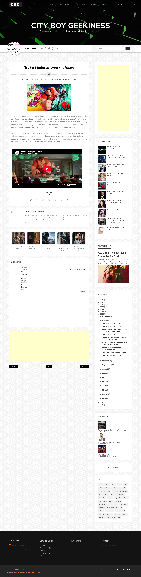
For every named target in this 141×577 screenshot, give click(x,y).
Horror (108, 491)
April (104, 386)
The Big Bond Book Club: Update (115, 192)
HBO (118, 517)
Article (108, 485)
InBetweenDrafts (45, 553)
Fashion (117, 511)
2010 (102, 405)
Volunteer (101, 514)
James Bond (110, 507)
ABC (120, 498)
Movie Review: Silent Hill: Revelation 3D (111, 348)
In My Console (123, 504)
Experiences (102, 507)
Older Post (85, 366)
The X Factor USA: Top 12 (111, 334)
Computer (117, 514)
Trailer (63, 79)
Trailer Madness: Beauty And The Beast (112, 430)
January (105, 398)
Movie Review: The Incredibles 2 (117, 183)
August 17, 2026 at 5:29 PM (76, 269)
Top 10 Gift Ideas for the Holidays (115, 228)
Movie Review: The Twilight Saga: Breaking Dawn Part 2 (114, 330)
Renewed (110, 498)
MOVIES (93, 4)
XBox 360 (111, 501)
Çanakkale (25, 285)
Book (116, 504)
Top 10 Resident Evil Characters (114, 148)
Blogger (117, 468)
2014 (102, 309)
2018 (102, 300)
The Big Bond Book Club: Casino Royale (115, 166)
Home (49, 366)
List (112, 494)
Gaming (101, 494)
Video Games (123, 491)
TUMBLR (119, 4)
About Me (121, 569)
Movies (50, 79)
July (103, 373)
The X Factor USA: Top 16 (111, 355)
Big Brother (102, 491)
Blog (116, 498)
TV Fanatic (43, 545)
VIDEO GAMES (79, 4)
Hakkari (24, 283)
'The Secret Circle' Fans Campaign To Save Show (116, 157)
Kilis (22, 289)
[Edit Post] (78, 79)
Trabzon (24, 276)
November (106, 321)
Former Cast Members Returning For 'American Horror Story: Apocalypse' (118, 220)
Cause (107, 511)
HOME (52, 4)
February (105, 394)
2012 (102, 314)
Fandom (42, 551)
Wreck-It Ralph (71, 79)
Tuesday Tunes (103, 504)
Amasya (24, 278)
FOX (116, 494)
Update (126, 498)
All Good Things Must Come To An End (112, 254)
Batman (101, 511)
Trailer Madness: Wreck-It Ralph (114, 352)
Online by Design (110, 517)
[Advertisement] (49, 346)
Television (101, 485)
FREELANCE (106, 4)
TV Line (42, 556)
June (104, 377)
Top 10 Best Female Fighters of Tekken (118, 174)
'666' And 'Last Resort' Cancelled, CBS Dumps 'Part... (114, 338)
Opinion (101, 488)
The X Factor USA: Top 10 (111, 326)
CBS (100, 498)
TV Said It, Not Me (113, 209)
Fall (104, 498)
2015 (102, 307)
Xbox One (124, 514)
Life (114, 488)
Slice (100, 501)
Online (59, 79)
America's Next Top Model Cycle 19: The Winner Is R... (114, 343)
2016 (102, 305)
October (105, 360)
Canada (121, 494)
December (106, 316)
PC (121, 507)
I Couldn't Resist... (104, 454)
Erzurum (24, 287)
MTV (123, 511)
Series (105, 501)
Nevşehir (24, 280)
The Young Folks (45, 548)
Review (120, 485)
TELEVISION (64, 4)
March (104, 390)
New (54, 79)
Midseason (108, 488)
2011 (102, 402)
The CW (124, 488)
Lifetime (101, 517)
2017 (102, 302)
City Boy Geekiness (24, 570)
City (112, 511)
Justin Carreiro (26, 79)
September (106, 365)
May (104, 381)
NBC (117, 507)
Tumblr (111, 569)
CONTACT (131, 4)
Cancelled (115, 491)
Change (118, 501)
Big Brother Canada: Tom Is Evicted (110, 442)
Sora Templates (19, 572)
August (105, 369)
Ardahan (24, 274)
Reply (83, 292)
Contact (131, 569)
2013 (102, 312)
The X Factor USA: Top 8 (111, 323)
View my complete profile (21, 550)
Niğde (23, 272)
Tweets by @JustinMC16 (109, 545)
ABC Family (109, 514)
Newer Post (13, 366)
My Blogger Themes (33, 572)
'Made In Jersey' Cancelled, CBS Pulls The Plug (116, 201)
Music (107, 494)
